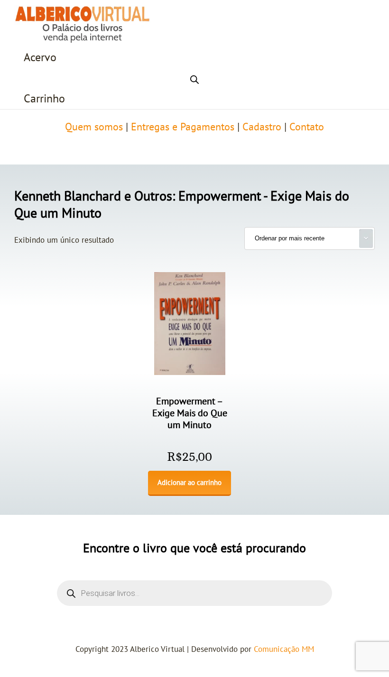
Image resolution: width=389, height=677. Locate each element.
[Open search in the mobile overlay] (194, 78)
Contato (306, 127)
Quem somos (94, 127)
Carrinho (44, 99)
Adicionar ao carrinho (189, 482)
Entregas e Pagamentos (182, 127)
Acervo (40, 57)
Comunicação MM (284, 649)
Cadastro (261, 127)
